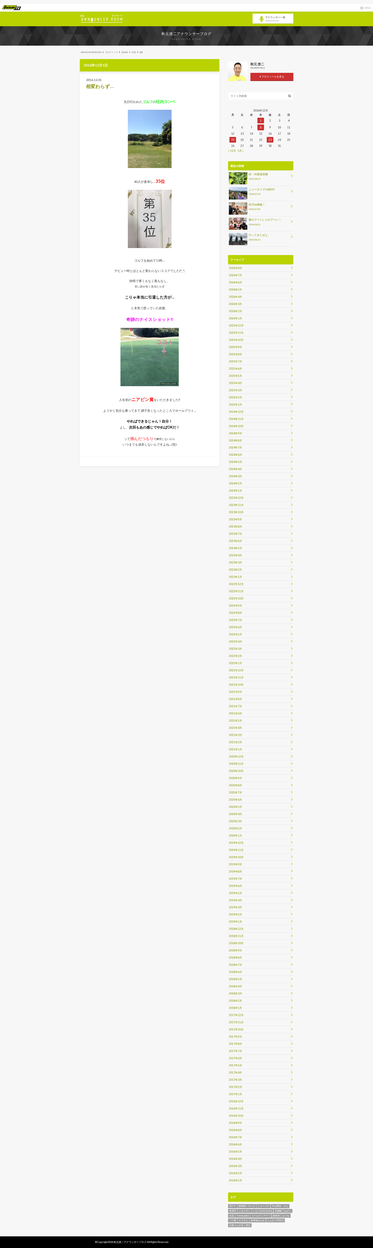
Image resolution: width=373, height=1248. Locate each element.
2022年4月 (235, 641)
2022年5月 (235, 634)
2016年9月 (235, 1122)
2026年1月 (235, 318)
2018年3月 (235, 993)
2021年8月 (235, 699)
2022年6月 (235, 627)
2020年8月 (235, 785)
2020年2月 (235, 828)
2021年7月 (235, 706)
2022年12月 (236, 584)
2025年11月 (236, 332)
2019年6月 (235, 885)
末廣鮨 (278, 1210)
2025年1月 (235, 404)
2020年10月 (236, 770)
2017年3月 (235, 1079)
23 (270, 139)
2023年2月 (235, 569)
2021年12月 (236, 670)
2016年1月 (235, 1180)
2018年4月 (235, 986)
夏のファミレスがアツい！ (265, 222)
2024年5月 (235, 461)
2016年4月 (235, 1158)
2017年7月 (235, 1051)
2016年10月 (236, 1115)
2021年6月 (235, 713)
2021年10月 (236, 684)
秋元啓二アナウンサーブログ (186, 33)
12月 (134, 52)
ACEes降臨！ (257, 206)
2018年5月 (235, 979)
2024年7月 (235, 447)
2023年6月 (235, 541)
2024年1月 (235, 490)
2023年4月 (235, 555)
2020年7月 (235, 792)
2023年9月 (235, 519)
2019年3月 (235, 907)
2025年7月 (235, 361)
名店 (231, 1215)
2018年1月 (235, 1007)
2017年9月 (235, 1036)
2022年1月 (235, 663)
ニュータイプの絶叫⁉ (262, 191)
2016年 (124, 52)
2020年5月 (235, 806)
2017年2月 (235, 1087)
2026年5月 (235, 289)
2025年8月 (235, 354)
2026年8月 (235, 268)
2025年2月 (235, 397)
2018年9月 (235, 950)
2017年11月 (236, 1022)
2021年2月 (235, 742)
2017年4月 (235, 1072)
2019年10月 (236, 857)
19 (232, 139)
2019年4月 (235, 900)
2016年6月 (235, 1144)
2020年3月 (235, 821)
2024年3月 (235, 476)
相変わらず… (100, 86)
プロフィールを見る (272, 76)
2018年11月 (236, 936)
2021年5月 (235, 720)
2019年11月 (236, 850)
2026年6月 (235, 282)
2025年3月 (235, 390)
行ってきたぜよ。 (259, 237)
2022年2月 (235, 656)
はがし (287, 1210)
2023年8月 (235, 526)
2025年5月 (235, 375)
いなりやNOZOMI (262, 1210)
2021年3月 (235, 735)
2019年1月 (235, 921)
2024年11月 (236, 419)
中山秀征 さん (280, 1205)
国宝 (248, 1225)
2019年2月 (235, 914)
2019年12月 (236, 842)
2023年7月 (235, 533)
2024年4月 (235, 469)
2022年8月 (235, 612)
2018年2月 (235, 1000)
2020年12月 (236, 756)
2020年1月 (235, 835)
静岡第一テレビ (247, 1205)
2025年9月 (235, 347)
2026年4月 (235, 296)
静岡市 (276, 1215)
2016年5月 (235, 1151)
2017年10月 (236, 1029)
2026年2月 (235, 311)
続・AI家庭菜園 (258, 176)
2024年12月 (236, 411)
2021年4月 (235, 727)
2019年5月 (235, 893)
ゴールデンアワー (261, 1215)
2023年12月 (236, 497)
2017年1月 (235, 1094)
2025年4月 (235, 383)
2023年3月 (235, 562)
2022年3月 (235, 648)
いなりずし (244, 1210)
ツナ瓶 (232, 1220)
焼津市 (232, 1210)
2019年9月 (235, 864)
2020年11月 (236, 763)
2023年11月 (236, 505)
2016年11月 (236, 1108)
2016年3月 (235, 1166)
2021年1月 (235, 749)
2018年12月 (236, 928)
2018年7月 (235, 964)
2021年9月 (235, 691)
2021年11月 (236, 677)
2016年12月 (236, 1101)
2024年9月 (235, 433)
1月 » (241, 150)
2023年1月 (235, 576)
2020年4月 (235, 814)
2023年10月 (236, 512)
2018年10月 (236, 943)
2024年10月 (236, 426)
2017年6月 (235, 1058)
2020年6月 (235, 799)
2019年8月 (235, 871)
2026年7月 (235, 275)
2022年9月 (235, 605)
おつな (285, 1215)
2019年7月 (235, 878)
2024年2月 (235, 483)
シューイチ (263, 1205)
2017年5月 (235, 1065)
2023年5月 (235, 548)
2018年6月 (235, 972)
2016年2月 (235, 1173)
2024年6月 (235, 454)
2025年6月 (235, 368)
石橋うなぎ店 (236, 1225)
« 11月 (232, 150)
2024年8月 (235, 440)
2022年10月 (236, 598)
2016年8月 (235, 1130)
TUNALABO (242, 1215)
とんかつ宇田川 (275, 1220)
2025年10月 (236, 339)
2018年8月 (235, 957)
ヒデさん (243, 1220)
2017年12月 (236, 1015)
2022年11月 (236, 591)
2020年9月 (235, 778)
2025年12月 (236, 325)
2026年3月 (235, 304)
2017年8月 (235, 1043)
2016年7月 (235, 1137)
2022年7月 (235, 620)
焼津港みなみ (258, 1220)
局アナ (232, 1205)
